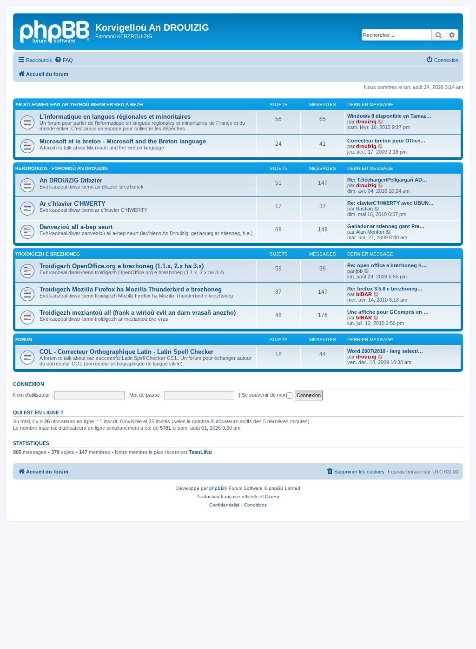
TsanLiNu (200, 452)
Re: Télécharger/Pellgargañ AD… (387, 180)
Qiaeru (272, 496)
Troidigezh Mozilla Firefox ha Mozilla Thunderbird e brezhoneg (131, 289)
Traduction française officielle (228, 496)
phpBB (216, 488)
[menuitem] (63, 60)
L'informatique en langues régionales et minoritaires (115, 116)
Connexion (28, 384)
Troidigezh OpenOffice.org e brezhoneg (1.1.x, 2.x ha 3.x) (122, 266)
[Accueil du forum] (55, 30)
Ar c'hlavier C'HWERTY (73, 203)
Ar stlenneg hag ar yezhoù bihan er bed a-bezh (79, 104)
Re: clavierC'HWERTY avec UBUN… (390, 203)
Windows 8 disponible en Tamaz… (389, 116)
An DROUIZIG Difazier (71, 180)
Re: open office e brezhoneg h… (387, 265)
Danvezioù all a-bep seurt (76, 226)
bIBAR (364, 294)
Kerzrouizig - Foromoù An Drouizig (61, 168)
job (359, 271)
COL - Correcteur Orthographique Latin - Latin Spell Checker (126, 351)
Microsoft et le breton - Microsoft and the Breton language (123, 141)
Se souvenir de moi (264, 395)
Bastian (364, 208)
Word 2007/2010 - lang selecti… (385, 351)
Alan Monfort (370, 232)
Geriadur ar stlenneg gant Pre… (385, 226)
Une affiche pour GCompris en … (388, 312)
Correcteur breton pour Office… (386, 140)
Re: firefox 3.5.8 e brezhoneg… (385, 288)
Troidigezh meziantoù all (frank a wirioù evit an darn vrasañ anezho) (138, 312)
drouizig (366, 121)
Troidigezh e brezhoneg (47, 254)
